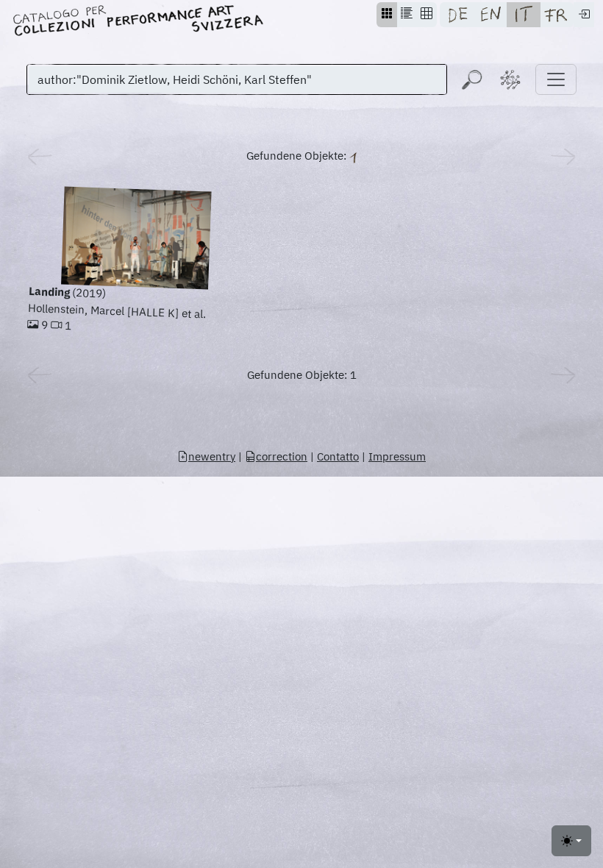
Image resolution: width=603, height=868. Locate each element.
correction (281, 456)
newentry (211, 456)
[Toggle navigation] (556, 79)
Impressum (397, 456)
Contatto (338, 456)
